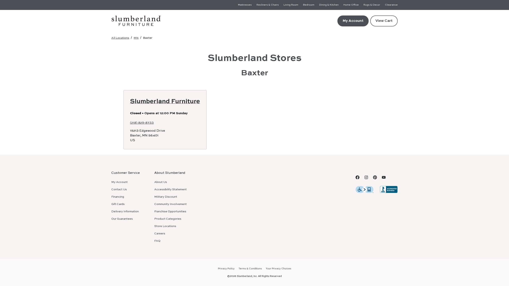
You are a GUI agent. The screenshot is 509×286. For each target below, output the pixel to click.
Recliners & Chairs (267, 5)
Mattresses (245, 5)
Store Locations (165, 226)
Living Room (291, 5)
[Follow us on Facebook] (357, 177)
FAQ (157, 241)
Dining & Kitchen (329, 5)
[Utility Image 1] (364, 189)
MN (136, 38)
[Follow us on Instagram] (366, 177)
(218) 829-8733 (142, 123)
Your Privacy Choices (278, 269)
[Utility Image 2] (389, 189)
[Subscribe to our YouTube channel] (384, 177)
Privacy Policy (226, 269)
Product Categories (167, 218)
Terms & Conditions (250, 269)
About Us (160, 182)
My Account (353, 21)
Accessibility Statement (170, 189)
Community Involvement (170, 204)
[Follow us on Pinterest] (375, 177)
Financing (117, 196)
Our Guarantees (122, 218)
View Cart (383, 21)
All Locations (120, 38)
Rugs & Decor (371, 5)
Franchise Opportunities (170, 211)
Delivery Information (125, 211)
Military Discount (165, 196)
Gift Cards (118, 204)
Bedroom (308, 5)
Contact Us (119, 189)
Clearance (391, 5)
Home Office (351, 5)
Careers (159, 233)
